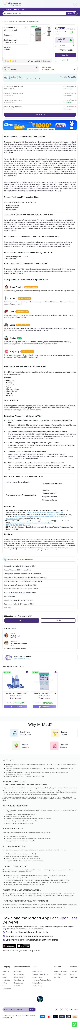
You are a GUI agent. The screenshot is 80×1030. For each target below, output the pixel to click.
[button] (5, 3)
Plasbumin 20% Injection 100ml (28, 22)
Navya (72, 974)
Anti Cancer (18, 971)
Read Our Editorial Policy (21, 659)
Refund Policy (37, 977)
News (4, 986)
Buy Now (65, 55)
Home (4, 22)
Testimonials (6, 989)
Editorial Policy (37, 983)
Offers (4, 983)
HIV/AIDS (17, 986)
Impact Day (74, 977)
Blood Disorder (19, 974)
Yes (23, 620)
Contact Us (6, 980)
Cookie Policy (37, 986)
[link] (4, 22)
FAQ (3, 974)
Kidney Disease (19, 977)
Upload (70, 13)
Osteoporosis (18, 983)
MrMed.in (9, 1016)
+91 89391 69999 (60, 974)
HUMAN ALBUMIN (10, 42)
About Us (5, 971)
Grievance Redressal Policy (41, 980)
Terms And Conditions (40, 974)
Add (63, 60)
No (60, 620)
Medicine (12, 22)
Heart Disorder (19, 980)
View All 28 (39, 115)
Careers (57, 977)
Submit (32, 1009)
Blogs (4, 977)
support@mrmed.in (60, 971)
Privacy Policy (37, 971)
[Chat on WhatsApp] (74, 1024)
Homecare (73, 971)
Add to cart (18, 706)
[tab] (49, 28)
